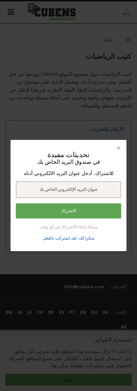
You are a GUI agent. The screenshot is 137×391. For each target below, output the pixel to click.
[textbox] (68, 189)
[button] (118, 148)
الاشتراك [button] (68, 210)
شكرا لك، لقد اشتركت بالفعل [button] (68, 238)
